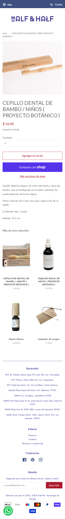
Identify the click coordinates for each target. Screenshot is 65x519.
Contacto (33, 439)
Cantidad (7, 137)
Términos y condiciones (32, 443)
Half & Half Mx (38, 495)
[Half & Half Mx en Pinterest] (32, 460)
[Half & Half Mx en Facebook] (25, 460)
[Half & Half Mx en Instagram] (40, 460)
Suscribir (54, 485)
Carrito (58, 4)
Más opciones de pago (32, 176)
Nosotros (32, 435)
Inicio (5, 33)
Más (9, 4)
